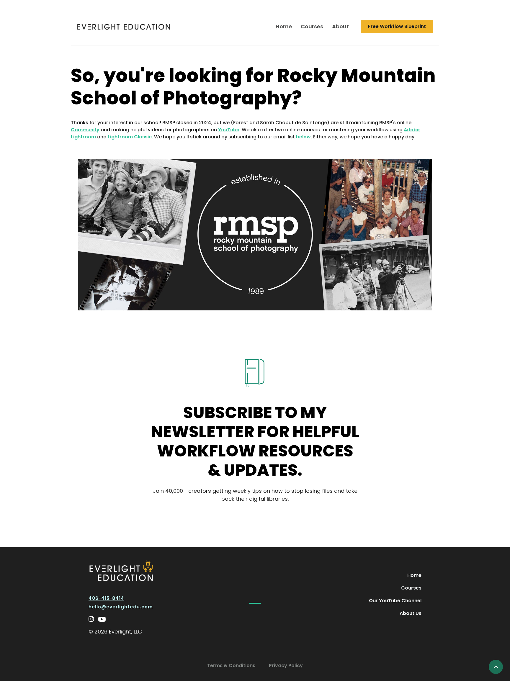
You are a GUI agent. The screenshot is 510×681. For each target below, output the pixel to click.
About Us (410, 613)
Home (284, 26)
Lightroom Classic (130, 136)
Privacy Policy (286, 665)
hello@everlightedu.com (121, 607)
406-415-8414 (106, 598)
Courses (312, 26)
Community (85, 129)
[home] (124, 26)
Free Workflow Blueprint (397, 26)
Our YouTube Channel (395, 600)
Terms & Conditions (231, 665)
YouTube (228, 129)
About (340, 26)
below (303, 136)
